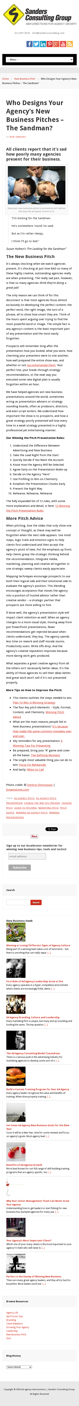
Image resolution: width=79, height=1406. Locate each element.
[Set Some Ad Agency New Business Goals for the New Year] (39, 1112)
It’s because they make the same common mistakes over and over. (42, 731)
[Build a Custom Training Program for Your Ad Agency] (39, 1076)
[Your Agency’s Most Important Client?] (39, 1227)
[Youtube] (63, 43)
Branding (11, 1320)
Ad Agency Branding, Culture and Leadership (32, 1017)
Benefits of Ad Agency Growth (24, 1165)
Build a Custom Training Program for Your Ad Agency (37, 1089)
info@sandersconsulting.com (48, 33)
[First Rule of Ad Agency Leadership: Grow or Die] (39, 968)
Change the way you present (42, 803)
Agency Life (12, 1312)
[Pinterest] (50, 43)
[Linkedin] (43, 43)
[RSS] (70, 43)
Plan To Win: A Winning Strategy (34, 702)
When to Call (35, 769)
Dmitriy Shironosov (40, 785)
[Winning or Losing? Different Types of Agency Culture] (39, 932)
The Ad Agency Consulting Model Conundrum (33, 1053)
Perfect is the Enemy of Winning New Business (33, 1276)
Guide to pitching (25, 808)
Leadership (12, 1331)
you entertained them (41, 365)
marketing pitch (48, 808)
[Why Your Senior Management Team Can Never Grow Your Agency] (39, 1187)
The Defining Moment (45, 755)
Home (5, 78)
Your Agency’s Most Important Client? (28, 1240)
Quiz (8, 1338)
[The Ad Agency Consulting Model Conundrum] (39, 1040)
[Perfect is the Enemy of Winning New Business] (39, 1263)
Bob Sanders (18, 137)
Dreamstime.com (17, 789)
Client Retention (14, 1323)
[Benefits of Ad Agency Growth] (39, 1151)
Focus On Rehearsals (32, 765)
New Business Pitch (24, 78)
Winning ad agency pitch (32, 813)
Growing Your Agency (17, 1327)
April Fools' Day (14, 1316)
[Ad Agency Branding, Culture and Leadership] (39, 1004)
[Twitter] (36, 43)
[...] (49, 952)
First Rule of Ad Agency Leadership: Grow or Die (34, 981)
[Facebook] (29, 43)
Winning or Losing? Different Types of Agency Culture (38, 945)
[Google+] (56, 43)
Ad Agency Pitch (24, 798)
